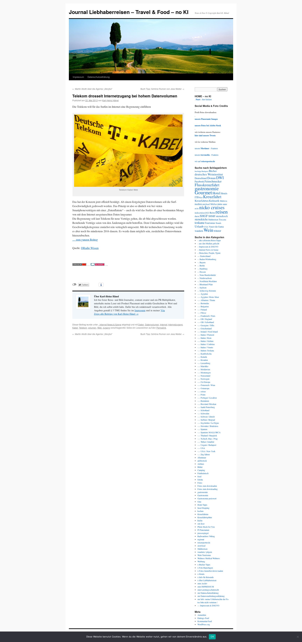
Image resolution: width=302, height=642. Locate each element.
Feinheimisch (202, 473)
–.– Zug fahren (203, 454)
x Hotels (200, 574)
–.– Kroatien (202, 360)
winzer (217, 230)
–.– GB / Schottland (205, 322)
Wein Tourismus (204, 555)
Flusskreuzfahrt (207, 184)
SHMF (211, 216)
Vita (163, 310)
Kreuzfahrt (212, 196)
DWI (220, 177)
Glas (199, 501)
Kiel (201, 197)
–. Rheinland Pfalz (205, 284)
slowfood (201, 545)
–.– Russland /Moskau (206, 404)
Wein (208, 230)
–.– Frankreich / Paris (206, 315)
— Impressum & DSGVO (208, 605)
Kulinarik (214, 200)
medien (198, 204)
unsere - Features (206, 148)
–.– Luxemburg (203, 363)
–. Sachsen (201, 287)
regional (200, 539)
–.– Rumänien (203, 400)
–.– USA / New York (206, 451)
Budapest (205, 171)
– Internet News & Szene (207, 249)
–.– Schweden (203, 413)
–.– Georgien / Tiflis (205, 325)
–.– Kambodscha (204, 353)
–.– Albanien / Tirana (206, 300)
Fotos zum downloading (207, 489)
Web (99, 327)
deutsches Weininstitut (209, 174)
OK (212, 636)
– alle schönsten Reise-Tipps (209, 240)
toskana (199, 222)
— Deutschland (203, 256)
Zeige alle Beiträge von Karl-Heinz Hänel (116, 313)
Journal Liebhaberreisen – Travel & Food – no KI (128, 12)
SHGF (204, 216)
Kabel (75, 327)
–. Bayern (201, 262)
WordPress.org (203, 624)
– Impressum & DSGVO (207, 246)
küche (199, 520)
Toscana (222, 219)
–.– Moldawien (203, 369)
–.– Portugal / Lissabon (207, 397)
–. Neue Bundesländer (206, 275)
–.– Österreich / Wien (206, 385)
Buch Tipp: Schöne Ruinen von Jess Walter (162, 88)
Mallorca (223, 201)
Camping (201, 470)
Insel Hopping (203, 507)
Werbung (201, 561)
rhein (197, 216)
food (199, 476)
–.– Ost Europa (203, 382)
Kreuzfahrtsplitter (204, 517)
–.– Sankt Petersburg (206, 407)
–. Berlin (201, 265)
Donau (211, 178)
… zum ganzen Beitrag (85, 239)
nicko (197, 208)
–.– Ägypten (202, 293)
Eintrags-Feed (203, 618)
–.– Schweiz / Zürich (206, 416)
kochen (200, 511)
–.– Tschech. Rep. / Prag (207, 438)
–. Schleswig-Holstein (206, 290)
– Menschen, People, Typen (208, 252)
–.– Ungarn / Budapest (206, 445)
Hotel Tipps (202, 504)
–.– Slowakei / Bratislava (207, 426)
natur (225, 204)
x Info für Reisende (205, 577)
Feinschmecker (213, 181)
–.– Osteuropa (203, 388)
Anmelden (201, 614)
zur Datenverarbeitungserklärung (211, 596)
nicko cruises (212, 207)
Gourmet (203, 192)
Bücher (213, 171)
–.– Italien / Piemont (205, 334)
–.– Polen (201, 394)
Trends (218, 223)
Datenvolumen (152, 324)
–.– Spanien (202, 429)
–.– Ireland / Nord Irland (207, 331)
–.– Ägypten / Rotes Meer (208, 297)
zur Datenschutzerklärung (208, 592)
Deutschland (201, 178)
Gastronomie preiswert (206, 498)
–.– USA (201, 448)
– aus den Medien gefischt (208, 243)
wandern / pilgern (204, 552)
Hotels (224, 193)
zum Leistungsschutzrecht (208, 589)
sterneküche (201, 219)
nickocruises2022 (202, 212)
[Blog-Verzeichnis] (98, 265)
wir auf (205, 161)
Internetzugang (175, 324)
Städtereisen (213, 219)
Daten (141, 324)
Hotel (216, 193)
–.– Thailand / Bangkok (207, 435)
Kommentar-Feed (204, 621)
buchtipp (198, 171)
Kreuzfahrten (201, 200)
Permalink (161, 327)
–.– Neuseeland (203, 375)
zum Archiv (202, 583)
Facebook (199, 181)
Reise (212, 212)
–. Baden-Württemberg (206, 259)
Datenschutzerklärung (99, 77)
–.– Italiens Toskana (205, 350)
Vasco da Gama (216, 226)
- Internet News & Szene (109, 324)
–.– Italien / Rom (204, 337)
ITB (197, 197)
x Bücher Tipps (203, 564)
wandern (199, 230)
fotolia (200, 479)
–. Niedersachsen (204, 278)
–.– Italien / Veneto (205, 347)
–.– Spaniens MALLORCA (209, 432)
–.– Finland (202, 309)
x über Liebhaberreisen (206, 580)
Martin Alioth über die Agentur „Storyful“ (92, 88)
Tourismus (210, 223)
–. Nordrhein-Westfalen (207, 281)
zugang (106, 327)
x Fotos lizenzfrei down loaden (210, 570)
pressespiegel (202, 533)
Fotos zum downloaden (207, 485)
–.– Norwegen (203, 378)
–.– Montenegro (204, 372)
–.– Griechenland (204, 328)
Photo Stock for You (206, 526)
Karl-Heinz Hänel (110, 100)
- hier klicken (204, 99)
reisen (221, 211)
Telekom (83, 327)
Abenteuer (201, 457)
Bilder (200, 467)
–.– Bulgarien (203, 306)
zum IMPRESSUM (205, 586)
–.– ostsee (201, 391)
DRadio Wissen (90, 248)
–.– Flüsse (201, 312)
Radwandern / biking (206, 536)
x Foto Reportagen (205, 567)
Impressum (78, 77)
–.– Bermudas (203, 303)
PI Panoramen (203, 530)
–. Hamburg (202, 268)
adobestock (202, 460)
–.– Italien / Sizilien (205, 341)
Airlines (200, 463)
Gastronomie (202, 495)
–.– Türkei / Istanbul (205, 441)
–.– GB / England (204, 319)
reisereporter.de (203, 542)
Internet (163, 324)
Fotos (199, 482)
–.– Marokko (202, 366)
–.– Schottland (203, 410)
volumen (92, 327)
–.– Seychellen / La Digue (208, 422)
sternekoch (222, 216)
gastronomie (207, 188)
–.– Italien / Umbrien (206, 344)
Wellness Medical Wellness (208, 558)
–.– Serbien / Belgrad (206, 419)
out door (200, 523)
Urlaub (199, 226)
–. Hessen (201, 271)
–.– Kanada (202, 356)
